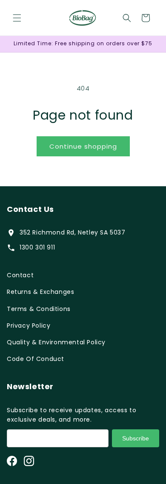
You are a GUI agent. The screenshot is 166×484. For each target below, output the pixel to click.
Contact (20, 275)
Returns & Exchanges (40, 291)
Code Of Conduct (35, 359)
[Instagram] (29, 461)
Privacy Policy (28, 325)
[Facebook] (12, 461)
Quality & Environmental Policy (56, 342)
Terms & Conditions (39, 309)
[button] (17, 18)
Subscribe (135, 438)
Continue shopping (83, 146)
